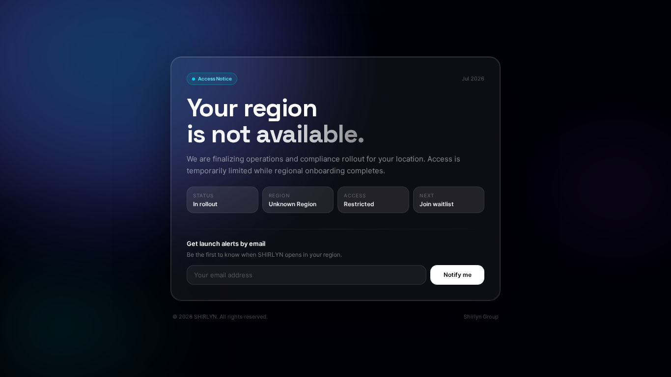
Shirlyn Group (481, 316)
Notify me (458, 274)
